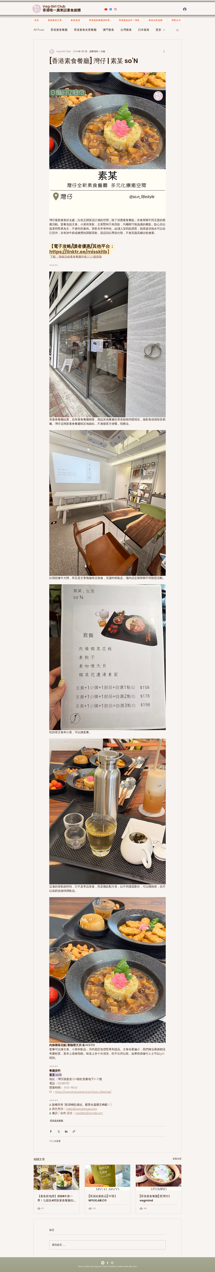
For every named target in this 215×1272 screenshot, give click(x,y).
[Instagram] (115, 9)
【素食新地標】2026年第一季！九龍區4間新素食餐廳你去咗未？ (55, 1198)
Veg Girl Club (54, 6)
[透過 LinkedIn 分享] (66, 1131)
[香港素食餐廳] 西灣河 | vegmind (154, 1198)
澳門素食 (108, 30)
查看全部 (177, 1158)
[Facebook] (110, 9)
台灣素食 (126, 30)
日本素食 (143, 30)
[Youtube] (106, 9)
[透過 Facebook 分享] (50, 1131)
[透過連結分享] (73, 1131)
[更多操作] (164, 51)
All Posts (39, 30)
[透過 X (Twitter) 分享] (58, 1131)
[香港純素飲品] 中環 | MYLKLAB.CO (102, 1198)
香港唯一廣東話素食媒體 (62, 10)
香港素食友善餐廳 (85, 30)
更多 (158, 30)
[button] (200, 9)
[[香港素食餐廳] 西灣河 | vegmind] (158, 1177)
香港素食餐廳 (59, 30)
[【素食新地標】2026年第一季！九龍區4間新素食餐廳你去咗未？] (56, 1177)
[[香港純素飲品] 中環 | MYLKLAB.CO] (107, 1177)
